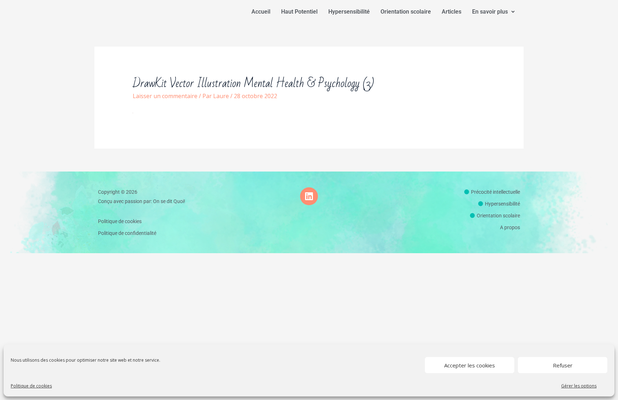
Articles (451, 11)
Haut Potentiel (299, 11)
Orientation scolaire (406, 11)
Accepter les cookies (469, 365)
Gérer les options (579, 386)
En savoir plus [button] (490, 11)
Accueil (260, 11)
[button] (493, 12)
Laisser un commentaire (165, 96)
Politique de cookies (31, 386)
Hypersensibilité (349, 11)
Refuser (563, 365)
